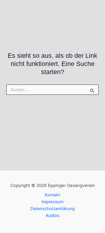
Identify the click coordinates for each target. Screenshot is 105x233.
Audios (52, 215)
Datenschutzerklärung (52, 208)
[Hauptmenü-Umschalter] (94, 14)
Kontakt (52, 194)
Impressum (52, 201)
